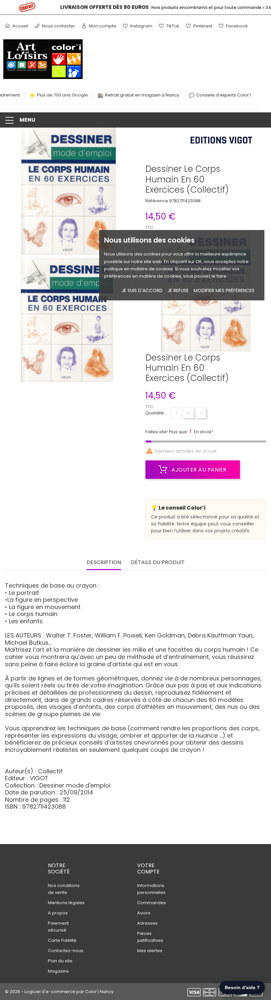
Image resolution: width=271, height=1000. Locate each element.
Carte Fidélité (62, 940)
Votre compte (148, 868)
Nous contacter (58, 26)
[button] (135, 120)
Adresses (147, 923)
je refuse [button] (178, 290)
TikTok (172, 26)
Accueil (19, 26)
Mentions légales (66, 903)
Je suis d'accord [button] (142, 290)
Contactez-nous (65, 950)
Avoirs (143, 913)
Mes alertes (149, 950)
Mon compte (102, 26)
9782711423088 (185, 201)
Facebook (236, 26)
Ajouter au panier (198, 470)
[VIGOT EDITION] (223, 141)
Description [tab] (104, 562)
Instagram (140, 26)
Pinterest (202, 26)
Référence (156, 201)
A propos (58, 913)
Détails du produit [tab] (158, 562)
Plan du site (60, 961)
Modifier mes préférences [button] (224, 290)
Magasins (58, 971)
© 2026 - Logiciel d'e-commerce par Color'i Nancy (59, 991)
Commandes (151, 903)
